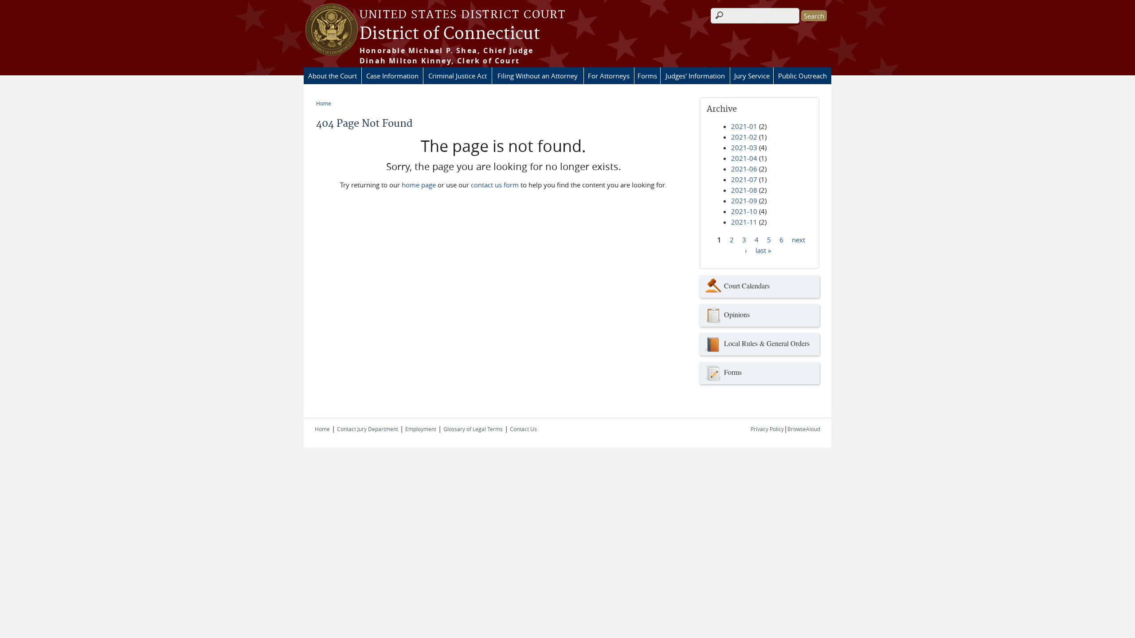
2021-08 (744, 190)
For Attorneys (609, 75)
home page (419, 184)
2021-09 (744, 200)
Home (323, 103)
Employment (420, 428)
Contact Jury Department (367, 428)
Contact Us (523, 428)
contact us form (495, 184)
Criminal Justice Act (457, 75)
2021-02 (744, 136)
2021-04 (744, 158)
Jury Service (752, 75)
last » (763, 249)
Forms (647, 75)
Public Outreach (802, 75)
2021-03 (744, 147)
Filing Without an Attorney (537, 75)
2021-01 (744, 126)
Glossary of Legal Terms (473, 428)
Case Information (392, 75)
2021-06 (744, 168)
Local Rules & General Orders (767, 343)
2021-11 (744, 222)
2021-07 (744, 179)
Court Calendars (747, 285)
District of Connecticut (450, 34)
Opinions (737, 314)
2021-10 (744, 211)
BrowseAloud (803, 428)
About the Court (332, 75)
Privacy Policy (767, 428)
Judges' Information (695, 75)
